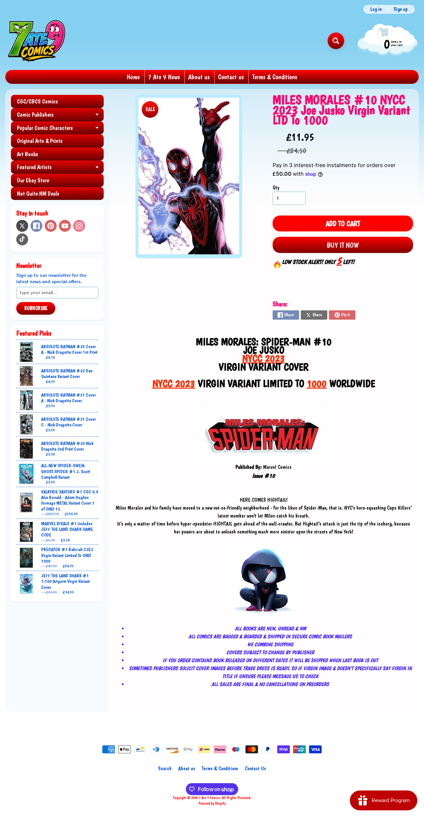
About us (199, 77)
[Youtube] (65, 226)
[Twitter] (22, 226)
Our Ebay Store (33, 180)
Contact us (231, 77)
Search (165, 768)
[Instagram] (79, 226)
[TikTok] (22, 239)
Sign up (401, 9)
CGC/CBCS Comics (37, 101)
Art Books (27, 154)
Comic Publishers (60, 116)
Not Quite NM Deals (38, 193)
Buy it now (343, 245)
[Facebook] (36, 226)
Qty (276, 187)
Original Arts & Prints (40, 140)
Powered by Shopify (212, 803)
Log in (376, 9)
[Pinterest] (51, 226)
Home (133, 77)
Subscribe (35, 308)
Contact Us (255, 768)
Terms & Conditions (274, 77)
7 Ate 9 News (164, 77)
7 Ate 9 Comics (209, 797)
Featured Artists (60, 168)
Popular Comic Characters (60, 129)
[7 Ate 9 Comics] (36, 41)
